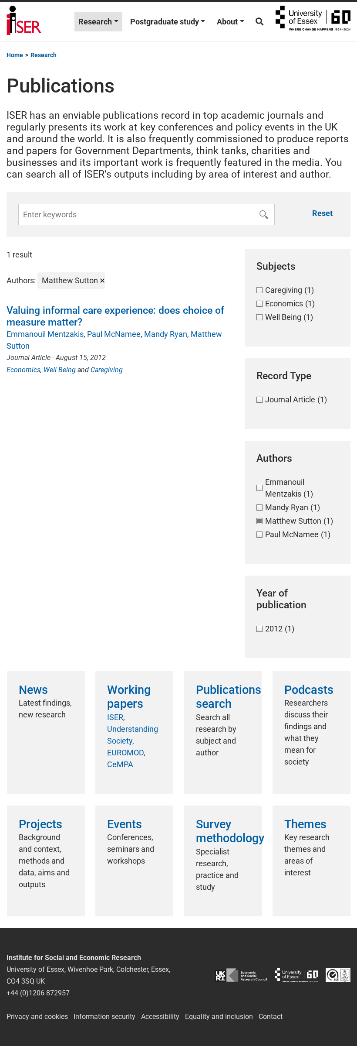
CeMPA (120, 764)
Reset (322, 213)
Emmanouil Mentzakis (45, 334)
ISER (115, 717)
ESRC (241, 975)
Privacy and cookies (37, 1016)
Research (95, 21)
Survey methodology (230, 831)
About (227, 21)
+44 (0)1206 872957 (38, 993)
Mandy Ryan (165, 334)
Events (124, 824)
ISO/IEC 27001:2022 (338, 975)
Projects (40, 824)
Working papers (129, 697)
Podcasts (308, 690)
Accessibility (160, 1016)
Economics (23, 370)
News (33, 690)
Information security (104, 1016)
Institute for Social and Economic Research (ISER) (24, 21)
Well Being (60, 370)
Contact (271, 1016)
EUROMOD (125, 752)
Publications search (228, 697)
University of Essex (313, 21)
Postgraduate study (164, 21)
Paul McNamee (114, 334)
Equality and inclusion (219, 1016)
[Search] (259, 22)
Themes (305, 824)
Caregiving (107, 370)
